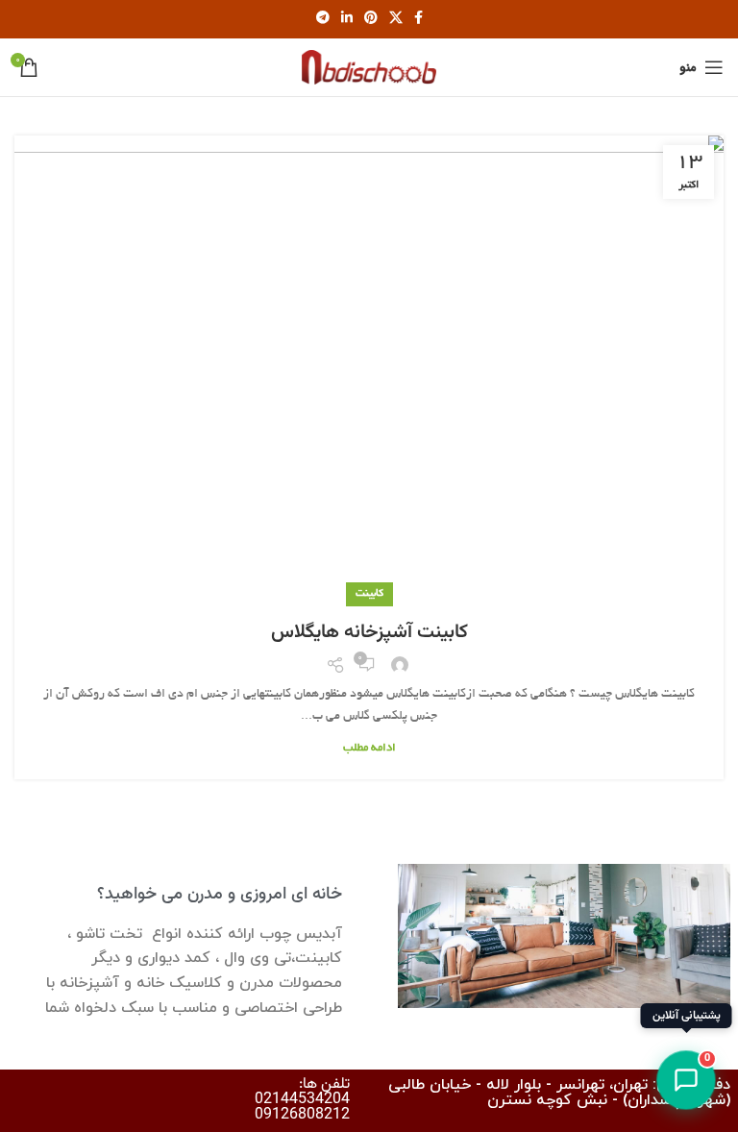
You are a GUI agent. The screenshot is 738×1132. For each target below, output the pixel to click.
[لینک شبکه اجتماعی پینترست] (370, 19)
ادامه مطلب (369, 748)
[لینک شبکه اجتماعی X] (395, 19)
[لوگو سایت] (369, 70)
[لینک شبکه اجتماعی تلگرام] (322, 19)
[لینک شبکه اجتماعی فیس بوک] (418, 19)
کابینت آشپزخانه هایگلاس (369, 632)
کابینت (369, 594)
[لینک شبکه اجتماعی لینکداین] (346, 19)
